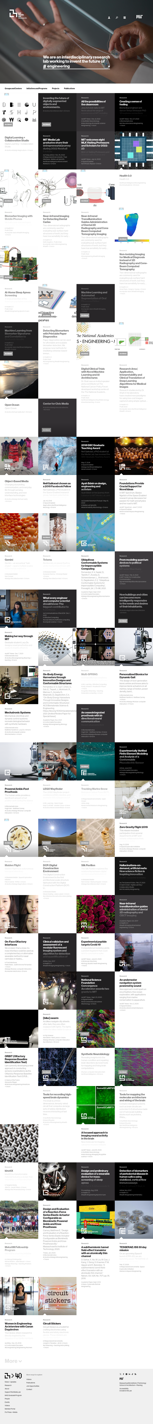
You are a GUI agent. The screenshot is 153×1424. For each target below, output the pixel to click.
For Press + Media (11, 1412)
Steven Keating (48, 894)
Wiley (9, 1343)
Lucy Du (22, 730)
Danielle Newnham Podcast (92, 501)
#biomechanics (104, 596)
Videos (7, 1405)
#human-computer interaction (21, 969)
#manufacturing (19, 1189)
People (7, 1399)
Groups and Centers (13, 88)
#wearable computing (88, 693)
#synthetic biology (102, 400)
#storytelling (67, 896)
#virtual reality (17, 412)
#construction (57, 896)
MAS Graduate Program (13, 1395)
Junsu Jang (85, 803)
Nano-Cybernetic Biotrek (91, 1284)
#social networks (62, 407)
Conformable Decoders (91, 594)
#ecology (46, 507)
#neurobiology (86, 123)
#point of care (24, 311)
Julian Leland (58, 894)
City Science (48, 1035)
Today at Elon (50, 155)
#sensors (46, 164)
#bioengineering (140, 183)
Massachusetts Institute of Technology (133, 1383)
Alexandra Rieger (11, 1082)
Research (8, 1385)
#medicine (26, 1084)
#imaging (25, 233)
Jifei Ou (7, 1187)
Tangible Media (11, 1185)
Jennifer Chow (59, 805)
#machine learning (87, 402)
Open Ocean (58, 803)
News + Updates (10, 1382)
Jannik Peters (15, 1187)
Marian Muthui (10, 1261)
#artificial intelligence (50, 161)
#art (61, 111)
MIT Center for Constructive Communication (130, 578)
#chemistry (138, 1195)
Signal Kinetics (126, 1006)
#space (92, 164)
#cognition (85, 691)
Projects (55, 88)
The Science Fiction (128, 883)
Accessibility (124, 1388)
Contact (29, 1389)
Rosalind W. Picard (99, 686)
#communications (126, 185)
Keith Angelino (48, 242)
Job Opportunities (32, 1386)
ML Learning (87, 684)
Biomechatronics (127, 121)
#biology (64, 724)
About (7, 1389)
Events (7, 1402)
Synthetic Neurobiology (91, 121)
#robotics (8, 150)
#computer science (98, 123)
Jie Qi (59, 1343)
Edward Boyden (48, 1120)
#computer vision (11, 233)
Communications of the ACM (55, 613)
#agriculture (22, 150)
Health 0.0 (10, 228)
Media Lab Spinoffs (57, 159)
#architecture (55, 111)
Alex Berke (47, 1037)
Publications (69, 88)
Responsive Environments (53, 157)
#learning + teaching (96, 691)
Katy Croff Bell (48, 805)
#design (15, 150)
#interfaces (9, 1084)
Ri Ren (17, 882)
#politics (132, 581)
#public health (93, 963)
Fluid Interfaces (11, 962)
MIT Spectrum (127, 507)
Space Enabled (88, 161)
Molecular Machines (90, 961)
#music (87, 164)
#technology (97, 507)
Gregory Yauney (134, 289)
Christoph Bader (61, 574)
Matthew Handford (126, 697)
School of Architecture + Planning (131, 1385)
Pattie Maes (9, 965)
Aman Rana (123, 289)
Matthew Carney (139, 697)
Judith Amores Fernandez (23, 965)
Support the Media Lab (13, 1392)
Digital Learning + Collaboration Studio (131, 886)
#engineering (85, 125)
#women (29, 1347)
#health (19, 233)
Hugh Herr (85, 732)
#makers (28, 1264)
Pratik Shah (9, 230)
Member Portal (10, 1409)
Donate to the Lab (126, 1391)
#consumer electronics (13, 971)
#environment (62, 161)
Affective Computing (51, 617)
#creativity (89, 507)
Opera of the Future (13, 1080)
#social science (128, 123)
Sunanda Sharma (49, 574)
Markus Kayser (95, 882)
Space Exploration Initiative (130, 847)
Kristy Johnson (86, 686)
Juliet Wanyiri (20, 1261)
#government (124, 581)
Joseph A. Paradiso (50, 1343)
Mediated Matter (12, 574)
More (11, 1361)
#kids (83, 507)
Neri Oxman (9, 576)
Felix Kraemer (9, 882)
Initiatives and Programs (37, 88)
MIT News (87, 119)
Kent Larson (55, 1037)
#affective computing (62, 620)
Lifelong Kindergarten (13, 1259)
